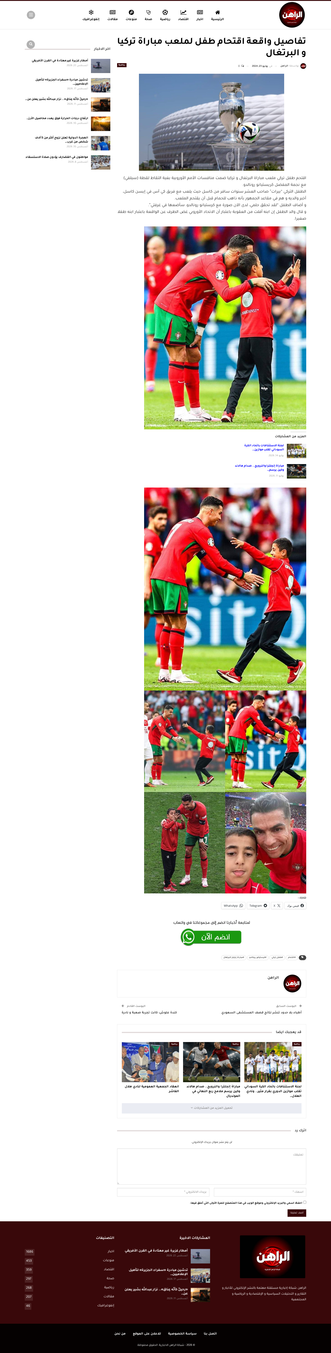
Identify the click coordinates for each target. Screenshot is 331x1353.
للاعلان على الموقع (147, 1334)
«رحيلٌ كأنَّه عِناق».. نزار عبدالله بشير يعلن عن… (56, 99)
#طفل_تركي (277, 958)
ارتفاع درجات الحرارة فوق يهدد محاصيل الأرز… (57, 118)
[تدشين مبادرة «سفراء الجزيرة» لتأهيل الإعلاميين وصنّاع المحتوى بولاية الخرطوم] (100, 85)
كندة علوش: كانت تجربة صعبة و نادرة (149, 1013)
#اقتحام (292, 958)
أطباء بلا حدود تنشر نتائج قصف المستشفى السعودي (261, 1013)
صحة (148, 19)
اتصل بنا (210, 1334)
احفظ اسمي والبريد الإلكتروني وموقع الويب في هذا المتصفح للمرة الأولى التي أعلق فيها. (246, 1203)
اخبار (200, 19)
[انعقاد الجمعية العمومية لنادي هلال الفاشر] (150, 1062)
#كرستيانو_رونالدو (257, 958)
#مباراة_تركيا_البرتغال (233, 958)
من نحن (120, 1334)
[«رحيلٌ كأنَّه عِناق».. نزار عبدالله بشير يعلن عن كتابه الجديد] (100, 104)
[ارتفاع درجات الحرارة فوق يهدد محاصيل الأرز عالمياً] (100, 124)
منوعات (131, 19)
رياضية (165, 19)
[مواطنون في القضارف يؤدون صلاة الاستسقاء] (100, 162)
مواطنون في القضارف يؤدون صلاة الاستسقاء (57, 157)
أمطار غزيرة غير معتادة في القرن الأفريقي (60, 60)
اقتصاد (183, 19)
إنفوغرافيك (91, 19)
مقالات (112, 19)
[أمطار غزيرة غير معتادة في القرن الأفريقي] (100, 66)
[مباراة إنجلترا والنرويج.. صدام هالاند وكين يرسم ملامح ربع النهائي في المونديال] (296, 471)
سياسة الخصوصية (182, 1334)
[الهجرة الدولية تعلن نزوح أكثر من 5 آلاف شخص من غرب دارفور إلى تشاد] (100, 143)
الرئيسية (217, 19)
